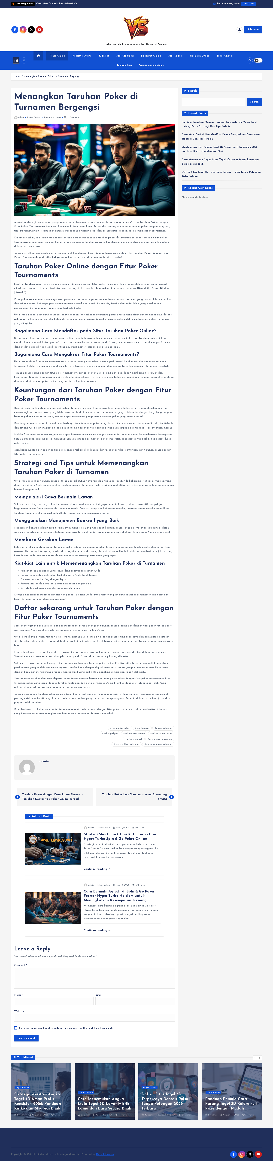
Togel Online (224, 56)
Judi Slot (104, 56)
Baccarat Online (151, 56)
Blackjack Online (199, 56)
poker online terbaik (135, 733)
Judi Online (175, 56)
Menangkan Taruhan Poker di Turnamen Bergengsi (52, 76)
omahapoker (143, 728)
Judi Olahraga (125, 56)
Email (99, 995)
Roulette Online (81, 56)
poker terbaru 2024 (162, 733)
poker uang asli (134, 739)
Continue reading (96, 869)
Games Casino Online (152, 65)
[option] (41, 1091)
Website (19, 1011)
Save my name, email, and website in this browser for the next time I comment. (65, 1028)
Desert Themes (105, 1154)
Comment (20, 965)
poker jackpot (111, 733)
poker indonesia (164, 728)
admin (21, 117)
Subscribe (253, 29)
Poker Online (57, 56)
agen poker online (121, 728)
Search (192, 91)
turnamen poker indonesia (159, 744)
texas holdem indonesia (127, 744)
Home (17, 76)
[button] (255, 1057)
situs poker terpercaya (160, 739)
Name (18, 995)
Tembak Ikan (124, 65)
